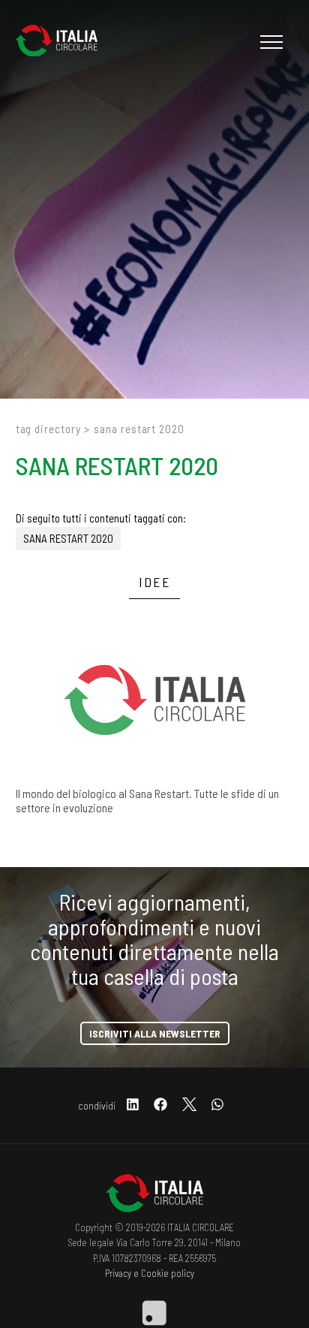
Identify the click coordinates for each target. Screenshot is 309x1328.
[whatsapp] (218, 1105)
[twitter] (189, 1105)
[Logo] (63, 42)
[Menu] (270, 42)
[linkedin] (133, 1105)
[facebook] (160, 1105)
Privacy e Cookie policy (149, 1273)
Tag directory (48, 428)
